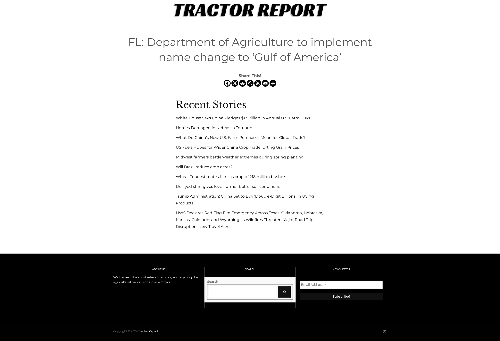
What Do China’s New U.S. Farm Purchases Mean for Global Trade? (240, 137)
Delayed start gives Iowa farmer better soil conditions (228, 186)
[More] (273, 83)
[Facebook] (227, 83)
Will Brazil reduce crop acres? (204, 167)
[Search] (284, 291)
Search (212, 281)
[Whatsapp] (250, 83)
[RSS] (257, 83)
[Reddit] (242, 83)
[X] (234, 83)
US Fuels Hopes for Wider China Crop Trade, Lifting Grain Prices (237, 147)
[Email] (265, 83)
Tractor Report (148, 331)
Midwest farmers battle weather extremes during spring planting (240, 157)
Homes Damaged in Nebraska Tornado (214, 127)
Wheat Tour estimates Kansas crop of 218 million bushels (231, 176)
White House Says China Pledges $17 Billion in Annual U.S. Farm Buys (243, 118)
